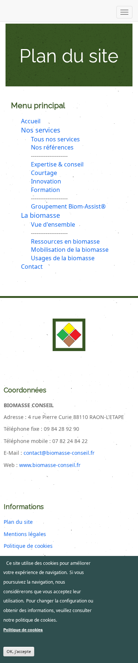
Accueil (30, 121)
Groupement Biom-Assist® (68, 206)
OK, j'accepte (19, 651)
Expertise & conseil (57, 164)
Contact (32, 266)
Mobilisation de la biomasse (70, 249)
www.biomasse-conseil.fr (50, 464)
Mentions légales (25, 533)
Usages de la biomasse (63, 258)
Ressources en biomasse (65, 241)
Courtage (44, 173)
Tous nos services (55, 139)
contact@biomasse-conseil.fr (59, 452)
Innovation (46, 181)
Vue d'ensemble (53, 224)
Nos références (52, 147)
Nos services (40, 130)
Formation (45, 190)
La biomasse (40, 215)
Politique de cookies (28, 545)
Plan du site (18, 521)
